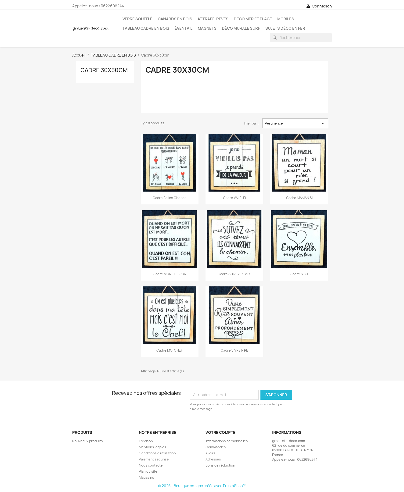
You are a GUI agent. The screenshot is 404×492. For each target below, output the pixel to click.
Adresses (213, 459)
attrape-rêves (213, 18)
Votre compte (220, 432)
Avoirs (210, 453)
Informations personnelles (227, 441)
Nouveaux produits (87, 441)
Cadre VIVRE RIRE (234, 350)
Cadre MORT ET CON (169, 274)
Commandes (216, 447)
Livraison (146, 441)
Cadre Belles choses (169, 198)
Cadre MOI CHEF (169, 350)
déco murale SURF (241, 28)
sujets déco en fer (285, 28)
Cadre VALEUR (234, 198)
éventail (183, 28)
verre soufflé (137, 18)
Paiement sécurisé (154, 459)
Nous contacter (151, 465)
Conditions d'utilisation (157, 453)
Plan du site (148, 471)
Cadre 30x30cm (104, 70)
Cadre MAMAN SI (299, 198)
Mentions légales (152, 447)
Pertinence (295, 123)
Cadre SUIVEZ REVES (234, 274)
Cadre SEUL (299, 274)
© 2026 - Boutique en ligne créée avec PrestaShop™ (202, 485)
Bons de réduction (220, 465)
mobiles (285, 18)
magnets (207, 28)
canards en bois (175, 18)
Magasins (146, 477)
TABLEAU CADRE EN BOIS (146, 28)
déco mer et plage (253, 18)
